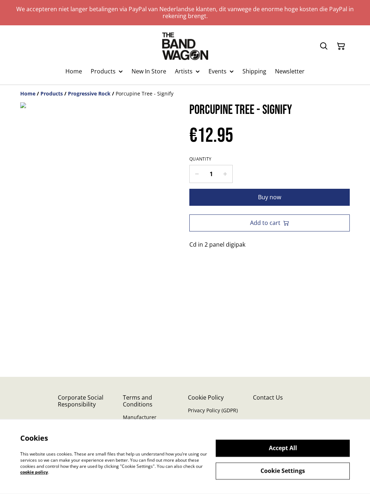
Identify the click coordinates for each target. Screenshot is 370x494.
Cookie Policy (206, 397)
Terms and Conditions (137, 400)
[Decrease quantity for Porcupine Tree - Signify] (196, 174)
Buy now (269, 197)
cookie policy (34, 472)
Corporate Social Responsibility (80, 400)
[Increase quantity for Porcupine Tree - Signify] (225, 174)
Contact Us (268, 397)
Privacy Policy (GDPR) (213, 410)
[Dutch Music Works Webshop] (185, 46)
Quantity (200, 159)
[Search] (323, 46)
